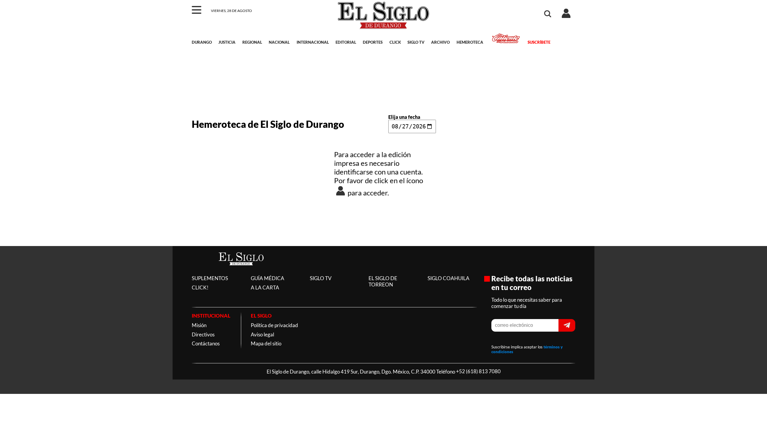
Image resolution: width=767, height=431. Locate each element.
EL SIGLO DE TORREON (383, 281)
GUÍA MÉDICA (267, 278)
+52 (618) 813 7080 (478, 371)
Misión (199, 325)
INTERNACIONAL (313, 42)
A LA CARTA (265, 287)
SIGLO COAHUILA (448, 278)
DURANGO (202, 42)
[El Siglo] (241, 271)
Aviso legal (262, 334)
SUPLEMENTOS (210, 278)
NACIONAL (279, 42)
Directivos (203, 334)
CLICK (395, 42)
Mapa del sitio (266, 343)
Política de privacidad (274, 325)
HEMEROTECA (470, 42)
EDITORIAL (346, 42)
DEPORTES (373, 42)
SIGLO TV (416, 42)
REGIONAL (252, 42)
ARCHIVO (440, 42)
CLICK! (200, 287)
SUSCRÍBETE (539, 42)
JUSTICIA (226, 42)
